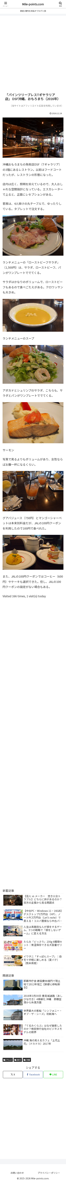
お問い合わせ (17, 1172)
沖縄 (28, 1059)
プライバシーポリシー (49, 1172)
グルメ (9, 1059)
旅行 (19, 1059)
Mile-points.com (33, 4)
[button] (59, 725)
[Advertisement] (33, 54)
